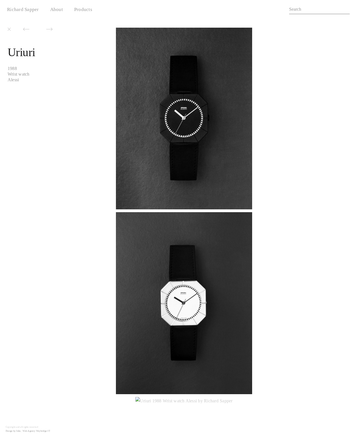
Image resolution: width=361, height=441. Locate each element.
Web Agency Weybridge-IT (36, 431)
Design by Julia (13, 431)
